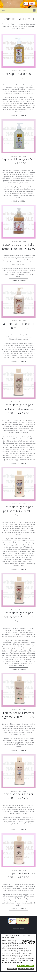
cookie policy (17, 962)
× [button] (34, 936)
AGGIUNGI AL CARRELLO (18, 115)
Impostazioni (12, 969)
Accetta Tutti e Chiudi (25, 965)
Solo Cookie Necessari (26, 969)
